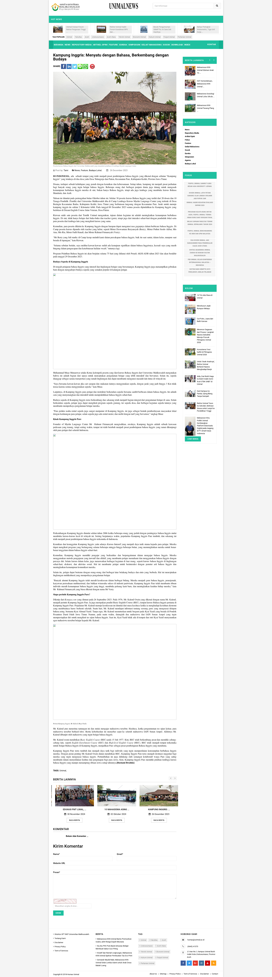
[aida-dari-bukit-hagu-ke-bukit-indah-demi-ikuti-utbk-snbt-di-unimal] (190, 378)
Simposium (189, 157)
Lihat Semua (192, 439)
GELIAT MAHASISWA (152, 45)
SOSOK (166, 45)
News (77, 170)
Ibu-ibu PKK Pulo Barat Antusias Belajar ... (206, 82)
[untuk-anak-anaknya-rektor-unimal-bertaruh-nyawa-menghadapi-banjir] (190, 364)
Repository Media (192, 133)
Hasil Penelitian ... (157, 809)
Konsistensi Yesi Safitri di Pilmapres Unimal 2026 (204, 352)
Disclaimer (59, 942)
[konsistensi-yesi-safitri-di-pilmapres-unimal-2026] (190, 352)
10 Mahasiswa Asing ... (72, 809)
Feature (84, 170)
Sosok (187, 150)
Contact (215, 974)
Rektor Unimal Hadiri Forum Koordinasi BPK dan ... (119, 29)
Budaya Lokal (95, 170)
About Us (153, 974)
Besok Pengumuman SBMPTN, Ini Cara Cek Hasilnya (162, 29)
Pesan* (56, 872)
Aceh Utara (111, 37)
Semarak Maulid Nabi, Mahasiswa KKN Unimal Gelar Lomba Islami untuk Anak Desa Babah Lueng (113, 963)
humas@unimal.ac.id (195, 940)
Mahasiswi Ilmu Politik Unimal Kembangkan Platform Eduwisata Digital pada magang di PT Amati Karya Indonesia (205, 425)
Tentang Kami (60, 938)
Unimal (69, 37)
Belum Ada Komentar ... (77, 836)
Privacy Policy (60, 947)
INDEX (187, 45)
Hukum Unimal (155, 37)
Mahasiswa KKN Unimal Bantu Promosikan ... (203, 70)
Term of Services (61, 951)
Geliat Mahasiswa (192, 147)
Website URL (59, 863)
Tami (66, 170)
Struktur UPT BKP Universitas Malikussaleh (72, 934)
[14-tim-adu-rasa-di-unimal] (190, 297)
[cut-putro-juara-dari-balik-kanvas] (190, 321)
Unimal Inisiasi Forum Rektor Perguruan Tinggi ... (76, 29)
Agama (188, 160)
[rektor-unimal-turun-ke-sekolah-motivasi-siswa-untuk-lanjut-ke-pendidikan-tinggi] (190, 405)
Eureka (188, 153)
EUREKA (123, 45)
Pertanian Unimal (184, 37)
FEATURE (113, 45)
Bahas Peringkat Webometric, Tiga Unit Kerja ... (206, 29)
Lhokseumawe (98, 37)
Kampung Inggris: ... (115, 809)
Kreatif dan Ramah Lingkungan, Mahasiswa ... (204, 94)
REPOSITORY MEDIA (82, 45)
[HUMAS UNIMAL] (65, 7)
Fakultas (78, 37)
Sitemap (163, 974)
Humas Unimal (73, 974)
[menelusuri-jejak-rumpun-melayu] (190, 309)
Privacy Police (175, 974)
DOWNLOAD (177, 45)
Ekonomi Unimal (139, 37)
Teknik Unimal (124, 37)
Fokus (187, 140)
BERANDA (58, 45)
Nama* (56, 854)
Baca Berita (72, 820)
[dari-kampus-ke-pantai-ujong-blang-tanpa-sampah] (190, 393)
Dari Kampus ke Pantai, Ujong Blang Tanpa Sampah (204, 393)
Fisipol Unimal (169, 37)
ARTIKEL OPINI (100, 45)
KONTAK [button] (211, 44)
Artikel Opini (190, 136)
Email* (120, 854)
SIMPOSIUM (134, 45)
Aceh (87, 37)
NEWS (68, 45)
